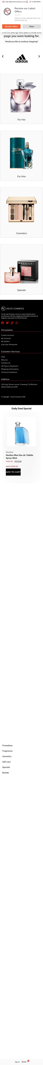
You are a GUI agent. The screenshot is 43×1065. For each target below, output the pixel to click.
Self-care (6, 762)
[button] (3, 56)
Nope (31, 26)
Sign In (17, 1062)
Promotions (7, 745)
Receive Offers (11, 26)
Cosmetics (6, 756)
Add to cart (13, 472)
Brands (5, 772)
